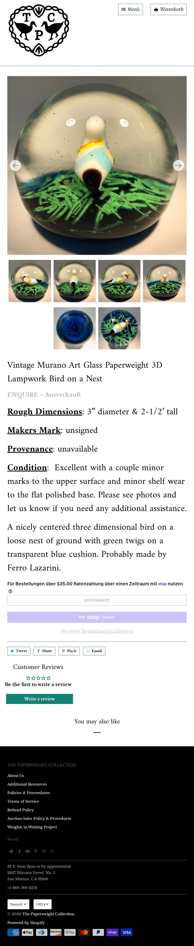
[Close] (170, 365)
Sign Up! (97, 571)
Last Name (33, 457)
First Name (33, 428)
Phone (30, 486)
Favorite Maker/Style (41, 515)
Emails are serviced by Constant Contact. (65, 557)
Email (29, 399)
